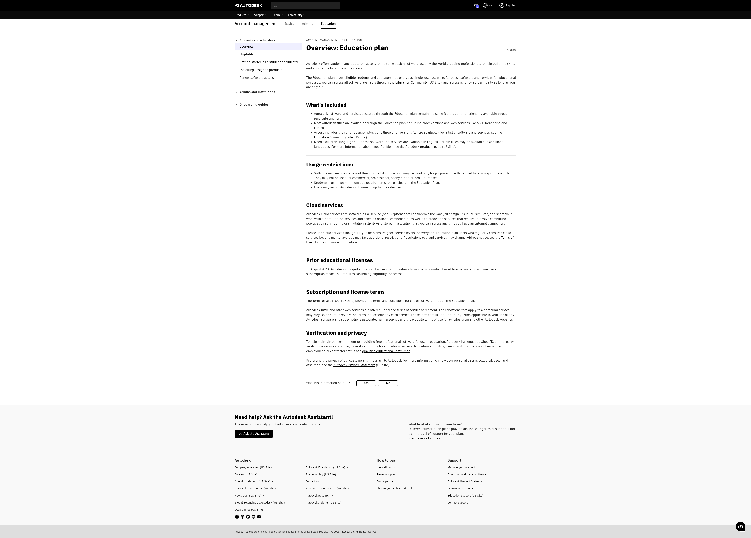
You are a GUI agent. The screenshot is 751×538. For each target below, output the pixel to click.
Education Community (411, 82)
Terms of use (303, 531)
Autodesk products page (423, 146)
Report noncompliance (281, 531)
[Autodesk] (248, 5)
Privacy (239, 531)
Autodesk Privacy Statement (354, 365)
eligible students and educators (368, 78)
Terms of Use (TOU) (326, 301)
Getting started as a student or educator (268, 62)
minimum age (355, 182)
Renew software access (256, 78)
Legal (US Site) (321, 531)
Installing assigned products (260, 70)
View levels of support (425, 438)
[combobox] (305, 5)
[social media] (248, 516)
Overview (246, 46)
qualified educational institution (386, 351)
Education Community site (333, 137)
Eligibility (246, 54)
